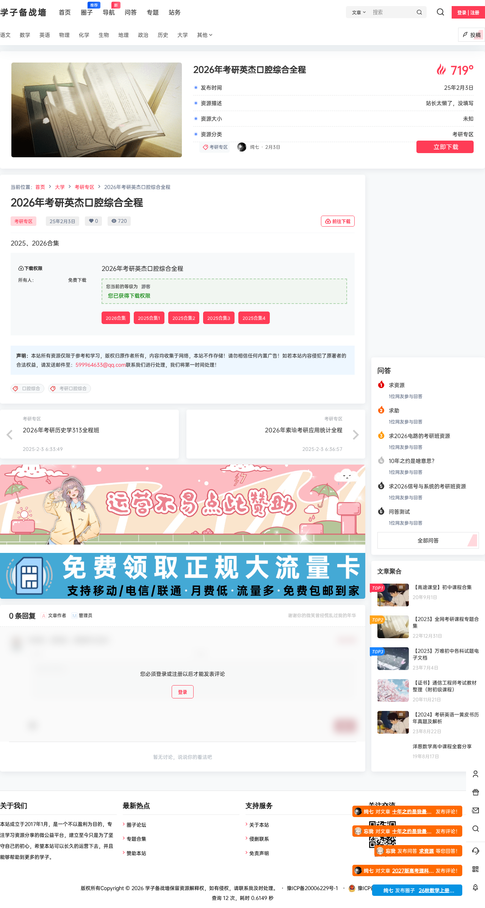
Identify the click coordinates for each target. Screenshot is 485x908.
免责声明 (259, 853)
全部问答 (428, 540)
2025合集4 (254, 318)
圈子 (87, 9)
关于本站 (259, 824)
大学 (60, 186)
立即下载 (445, 146)
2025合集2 (183, 318)
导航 (109, 9)
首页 (65, 12)
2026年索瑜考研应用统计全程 (304, 430)
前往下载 (341, 221)
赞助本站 (136, 853)
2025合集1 (149, 318)
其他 (202, 34)
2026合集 (116, 318)
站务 (175, 12)
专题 (153, 12)
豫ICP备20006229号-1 (312, 888)
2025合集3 (218, 318)
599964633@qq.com (100, 364)
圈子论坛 (136, 824)
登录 (182, 692)
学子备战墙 (157, 888)
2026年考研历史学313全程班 (61, 430)
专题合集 (136, 838)
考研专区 (463, 134)
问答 (131, 12)
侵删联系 (259, 838)
